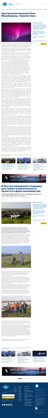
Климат (16, 197)
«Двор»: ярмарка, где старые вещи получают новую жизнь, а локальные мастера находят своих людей (39, 33)
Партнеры (15, 391)
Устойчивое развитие (10, 197)
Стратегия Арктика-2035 (28, 402)
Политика (28, 9)
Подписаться (43, 223)
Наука (7, 9)
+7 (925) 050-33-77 (43, 393)
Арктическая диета (27, 400)
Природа (10, 9)
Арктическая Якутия (25, 197)
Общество (23, 9)
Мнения (45, 9)
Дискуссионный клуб (27, 394)
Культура (3, 9)
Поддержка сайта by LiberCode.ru (39, 412)
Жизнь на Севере (39, 9)
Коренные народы (16, 9)
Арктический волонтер (28, 405)
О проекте (15, 388)
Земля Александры (4, 18)
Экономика (33, 9)
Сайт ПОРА (26, 388)
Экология (3, 197)
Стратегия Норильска (28, 399)
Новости (19, 388)
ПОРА (19, 197)
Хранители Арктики (27, 403)
